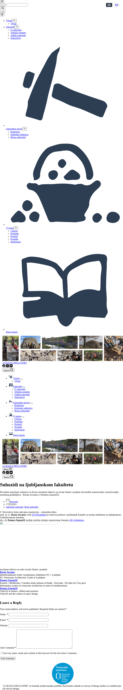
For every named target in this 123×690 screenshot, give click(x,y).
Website (4, 625)
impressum (19, 429)
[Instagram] (8, 366)
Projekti (18, 424)
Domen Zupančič (9, 580)
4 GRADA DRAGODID (14, 363)
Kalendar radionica (23, 408)
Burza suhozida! (22, 411)
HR (109, 5)
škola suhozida (31, 507)
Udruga (18, 419)
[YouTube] (11, 366)
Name (4, 614)
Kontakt (18, 427)
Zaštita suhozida (22, 394)
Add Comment (8, 647)
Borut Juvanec (7, 572)
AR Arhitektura (76, 520)
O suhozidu (19, 389)
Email (4, 620)
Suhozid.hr (19, 397)
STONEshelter (39, 514)
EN (116, 5)
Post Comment (7, 658)
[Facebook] (4, 366)
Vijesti (17, 381)
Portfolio (18, 421)
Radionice (19, 405)
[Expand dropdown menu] (21, 379)
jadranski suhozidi (14, 507)
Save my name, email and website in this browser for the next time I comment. (40, 653)
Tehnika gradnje (22, 392)
